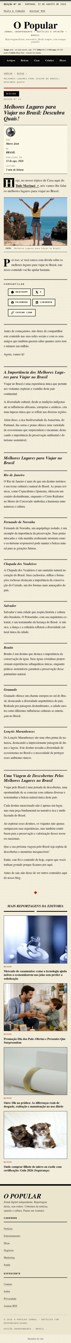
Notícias (8, 1228)
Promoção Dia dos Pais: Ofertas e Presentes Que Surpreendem (35, 1041)
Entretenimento (12, 1236)
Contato (8, 1284)
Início (8, 73)
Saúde (7, 1265)
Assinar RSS (37, 11)
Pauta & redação (14, 11)
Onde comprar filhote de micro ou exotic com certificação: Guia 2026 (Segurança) (33, 1168)
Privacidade (10, 1298)
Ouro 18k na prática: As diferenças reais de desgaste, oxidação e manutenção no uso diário (33, 1104)
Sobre (7, 1291)
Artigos (11, 60)
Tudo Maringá (25, 185)
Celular (49, 60)
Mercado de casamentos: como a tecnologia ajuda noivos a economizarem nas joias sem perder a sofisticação (35, 974)
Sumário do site (36, 1338)
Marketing (9, 1257)
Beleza (25, 60)
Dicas (63, 60)
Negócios (9, 1250)
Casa (37, 60)
